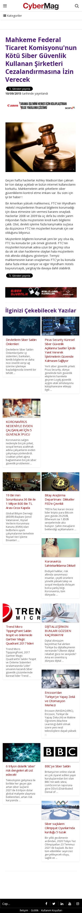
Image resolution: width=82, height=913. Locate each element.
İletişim (35, 21)
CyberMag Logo (56, 21)
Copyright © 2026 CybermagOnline (7, 903)
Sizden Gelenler (14, 21)
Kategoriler (14, 16)
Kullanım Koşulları (51, 910)
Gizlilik (34, 910)
